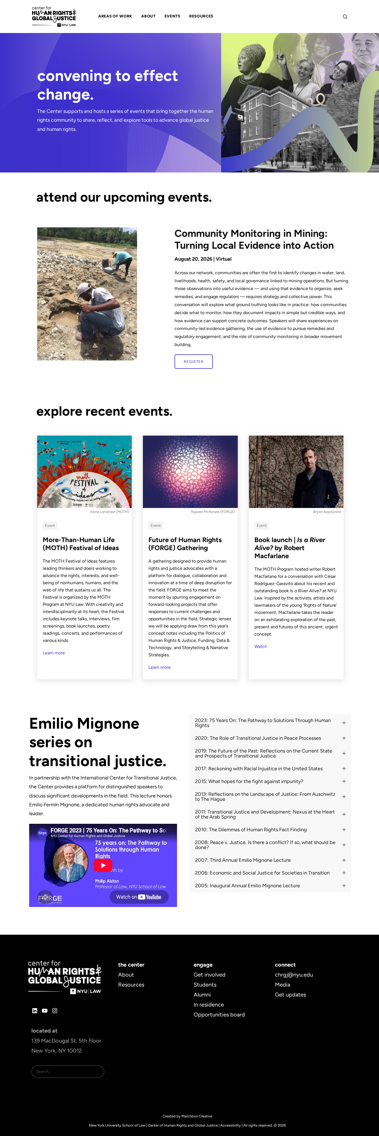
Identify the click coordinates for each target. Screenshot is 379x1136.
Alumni (202, 994)
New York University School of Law (117, 1125)
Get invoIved (210, 974)
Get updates (290, 994)
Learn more (54, 652)
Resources (131, 984)
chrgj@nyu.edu (294, 974)
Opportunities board (219, 1014)
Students (205, 984)
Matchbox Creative (196, 1116)
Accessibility (230, 1125)
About (126, 974)
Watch (260, 646)
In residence (209, 1004)
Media (282, 984)
